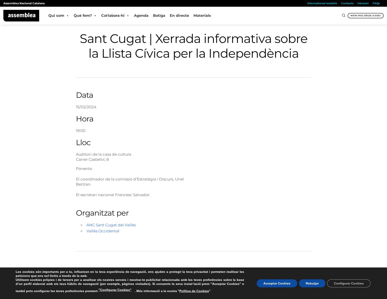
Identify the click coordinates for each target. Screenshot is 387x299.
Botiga (159, 15)
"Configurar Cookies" (115, 290)
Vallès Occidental (102, 231)
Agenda (141, 15)
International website (322, 3)
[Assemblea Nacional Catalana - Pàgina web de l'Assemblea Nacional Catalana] (21, 16)
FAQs (376, 3)
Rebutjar (312, 283)
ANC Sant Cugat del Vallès (111, 225)
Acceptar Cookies (276, 283)
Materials (202, 15)
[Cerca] (344, 15)
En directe (179, 15)
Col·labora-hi (113, 15)
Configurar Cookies (349, 283)
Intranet (363, 3)
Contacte (347, 3)
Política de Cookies (194, 291)
